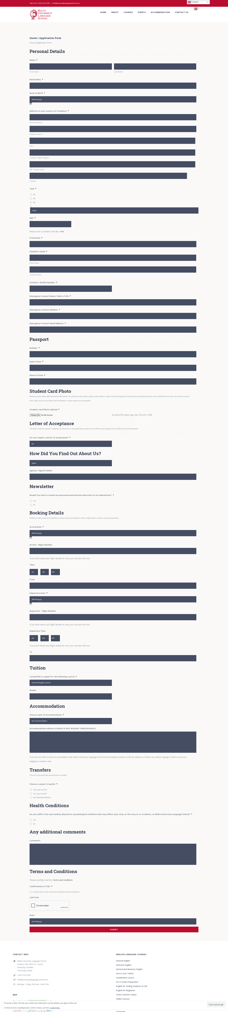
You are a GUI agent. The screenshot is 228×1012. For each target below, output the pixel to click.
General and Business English (129, 969)
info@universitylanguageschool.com (66, 3)
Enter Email (34, 263)
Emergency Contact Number (45, 309)
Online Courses (123, 998)
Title (33, 189)
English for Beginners (126, 990)
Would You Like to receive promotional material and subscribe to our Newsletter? (72, 495)
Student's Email (38, 251)
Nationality (36, 79)
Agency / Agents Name (41, 470)
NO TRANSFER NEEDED (42, 797)
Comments (35, 840)
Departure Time (37, 631)
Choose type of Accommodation (47, 715)
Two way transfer (40, 793)
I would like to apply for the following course (53, 676)
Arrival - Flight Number (41, 545)
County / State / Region (39, 158)
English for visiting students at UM (131, 986)
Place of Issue (37, 375)
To (31, 652)
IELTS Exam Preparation (127, 982)
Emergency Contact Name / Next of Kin (50, 296)
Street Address (36, 122)
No (34, 505)
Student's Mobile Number (43, 282)
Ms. (34, 198)
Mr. (34, 194)
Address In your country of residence (49, 111)
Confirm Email (35, 275)
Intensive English (123, 965)
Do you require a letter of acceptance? (50, 437)
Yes (34, 501)
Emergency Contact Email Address (48, 323)
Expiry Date (36, 361)
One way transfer (40, 789)
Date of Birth (37, 93)
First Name (34, 72)
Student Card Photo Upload (44, 409)
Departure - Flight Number (43, 611)
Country (33, 181)
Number (35, 348)
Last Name (118, 72)
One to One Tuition (124, 973)
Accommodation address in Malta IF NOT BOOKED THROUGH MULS (63, 728)
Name (33, 60)
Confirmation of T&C (41, 886)
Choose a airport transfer (44, 784)
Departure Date (39, 593)
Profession (36, 238)
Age (32, 218)
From (32, 579)
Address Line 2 (36, 134)
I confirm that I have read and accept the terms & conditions (56, 892)
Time (32, 565)
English (195, 2)
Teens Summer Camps (126, 994)
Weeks (33, 690)
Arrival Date (37, 527)
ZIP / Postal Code (37, 169)
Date (32, 915)
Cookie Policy (55, 1008)
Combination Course (125, 977)
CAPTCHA (34, 897)
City (31, 146)
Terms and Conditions (63, 880)
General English (123, 960)
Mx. (34, 202)
